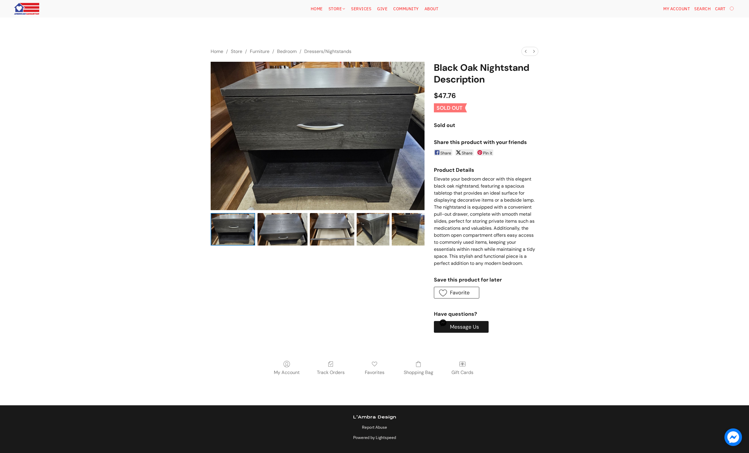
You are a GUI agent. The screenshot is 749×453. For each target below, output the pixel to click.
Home (317, 8)
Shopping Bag (418, 372)
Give (382, 8)
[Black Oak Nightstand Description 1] (282, 229)
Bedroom (287, 51)
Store (336, 8)
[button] (26, 9)
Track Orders (331, 372)
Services (361, 8)
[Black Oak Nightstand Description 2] (332, 229)
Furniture (259, 51)
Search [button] (702, 8)
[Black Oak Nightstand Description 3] (373, 229)
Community (406, 8)
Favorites (374, 372)
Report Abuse (374, 427)
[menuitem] (526, 51)
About (432, 8)
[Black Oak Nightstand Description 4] (408, 229)
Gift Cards (462, 372)
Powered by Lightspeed (374, 437)
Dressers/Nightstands (327, 51)
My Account (287, 372)
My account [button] (676, 8)
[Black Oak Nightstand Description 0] (233, 229)
